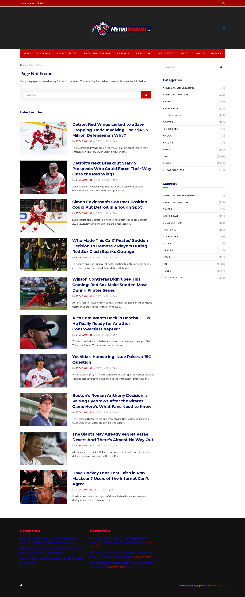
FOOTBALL (43, 53)
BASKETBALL (144, 53)
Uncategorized (173, 170)
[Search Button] (146, 94)
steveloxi (82, 141)
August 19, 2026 (101, 141)
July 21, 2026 (99, 489)
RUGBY (184, 53)
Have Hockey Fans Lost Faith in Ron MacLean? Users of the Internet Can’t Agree (110, 478)
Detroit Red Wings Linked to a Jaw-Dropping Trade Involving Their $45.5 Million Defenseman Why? (110, 130)
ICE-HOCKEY (166, 53)
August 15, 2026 (101, 412)
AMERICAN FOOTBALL (97, 53)
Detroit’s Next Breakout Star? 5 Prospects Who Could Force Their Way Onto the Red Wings (111, 169)
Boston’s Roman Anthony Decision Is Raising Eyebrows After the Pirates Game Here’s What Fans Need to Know (112, 401)
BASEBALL (123, 53)
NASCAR (216, 53)
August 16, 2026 (101, 257)
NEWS (27, 53)
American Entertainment (180, 87)
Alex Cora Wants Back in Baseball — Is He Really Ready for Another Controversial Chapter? (111, 324)
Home (23, 65)
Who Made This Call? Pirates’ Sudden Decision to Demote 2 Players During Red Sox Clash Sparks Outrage (110, 246)
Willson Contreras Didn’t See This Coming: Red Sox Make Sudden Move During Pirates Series (110, 285)
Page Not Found (36, 65)
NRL (165, 156)
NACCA (199, 53)
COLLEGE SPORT (67, 53)
